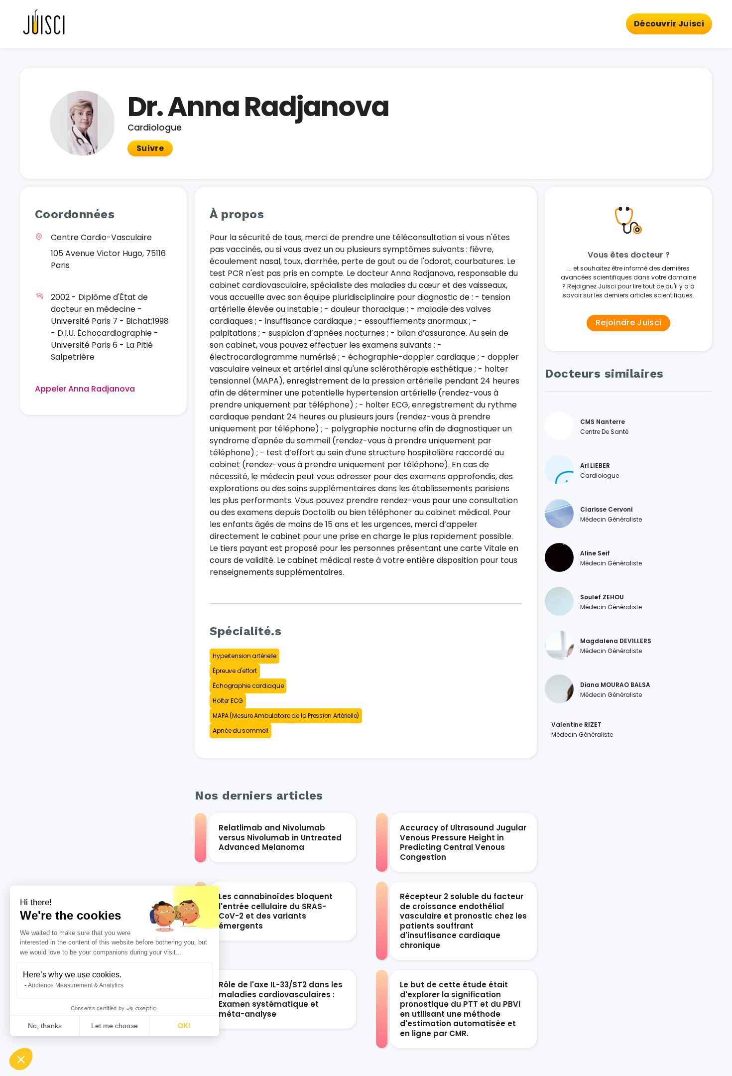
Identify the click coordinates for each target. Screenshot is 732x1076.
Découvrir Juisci (669, 23)
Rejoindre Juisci (628, 322)
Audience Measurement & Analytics (75, 985)
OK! (184, 1026)
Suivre (150, 148)
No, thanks (45, 1026)
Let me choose (114, 1026)
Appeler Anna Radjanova (85, 389)
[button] (21, 1059)
